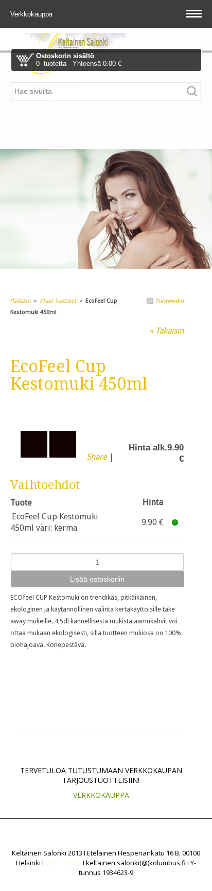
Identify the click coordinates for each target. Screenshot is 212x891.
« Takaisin (166, 331)
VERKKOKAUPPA (101, 795)
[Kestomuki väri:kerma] (97, 410)
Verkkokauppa (32, 14)
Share (96, 457)
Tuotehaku (168, 301)
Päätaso (20, 301)
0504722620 (63, 862)
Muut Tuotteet (58, 301)
